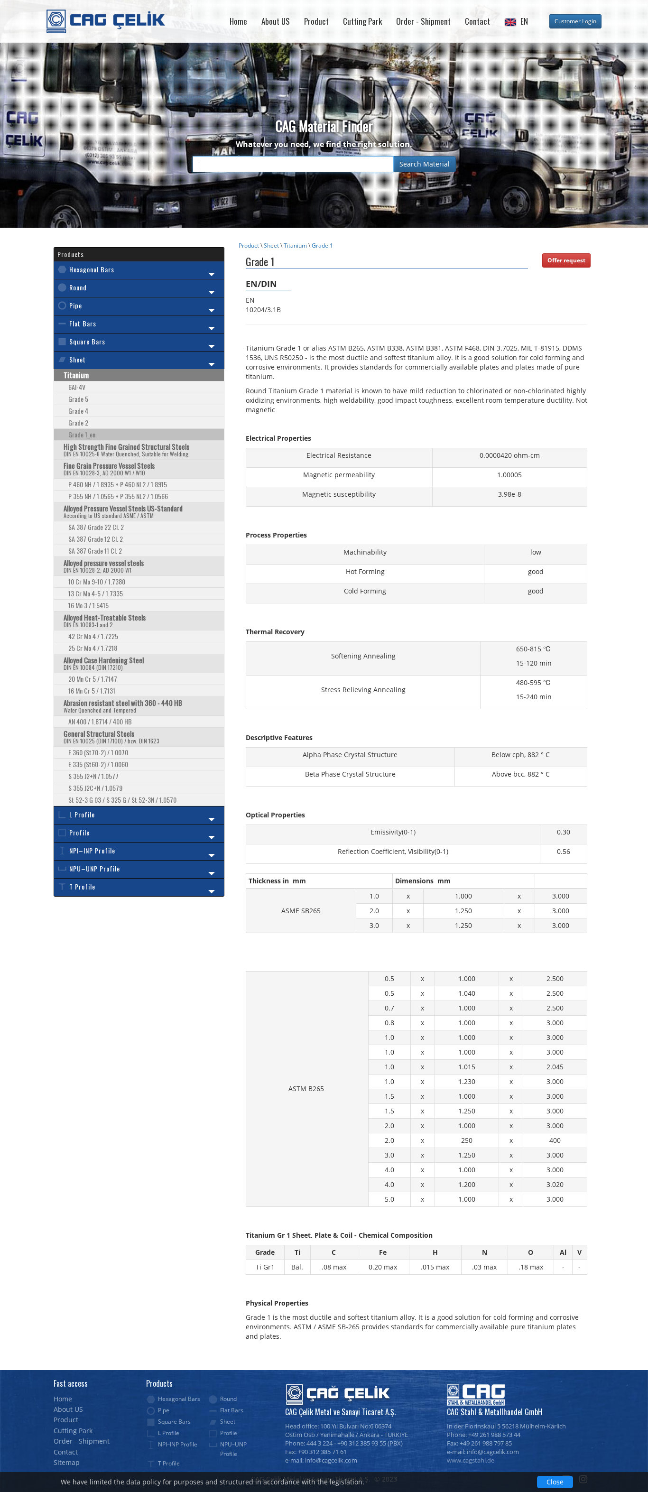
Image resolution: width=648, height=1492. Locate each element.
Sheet (271, 245)
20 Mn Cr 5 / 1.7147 (92, 679)
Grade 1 (322, 245)
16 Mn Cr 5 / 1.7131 (91, 690)
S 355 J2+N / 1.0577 (93, 776)
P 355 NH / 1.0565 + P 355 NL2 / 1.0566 (118, 496)
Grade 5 (78, 399)
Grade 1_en (81, 434)
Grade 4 (78, 411)
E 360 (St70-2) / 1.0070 (98, 752)
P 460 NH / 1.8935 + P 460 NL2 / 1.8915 (117, 484)
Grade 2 (78, 422)
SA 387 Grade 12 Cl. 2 (95, 539)
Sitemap (67, 1462)
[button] (516, 21)
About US (275, 21)
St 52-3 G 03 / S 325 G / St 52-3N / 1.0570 (122, 800)
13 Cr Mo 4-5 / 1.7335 (95, 593)
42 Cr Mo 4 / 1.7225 (93, 636)
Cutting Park (362, 21)
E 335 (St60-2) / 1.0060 (98, 764)
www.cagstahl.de (470, 1460)
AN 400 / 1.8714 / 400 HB (100, 721)
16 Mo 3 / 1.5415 (88, 605)
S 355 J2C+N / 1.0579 (95, 788)
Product (316, 21)
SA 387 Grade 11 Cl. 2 (95, 551)
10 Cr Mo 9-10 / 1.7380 (96, 581)
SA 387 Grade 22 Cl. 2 (96, 527)
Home (238, 21)
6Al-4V (76, 387)
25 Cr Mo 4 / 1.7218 (92, 648)
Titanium (295, 245)
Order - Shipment (423, 21)
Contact (477, 21)
